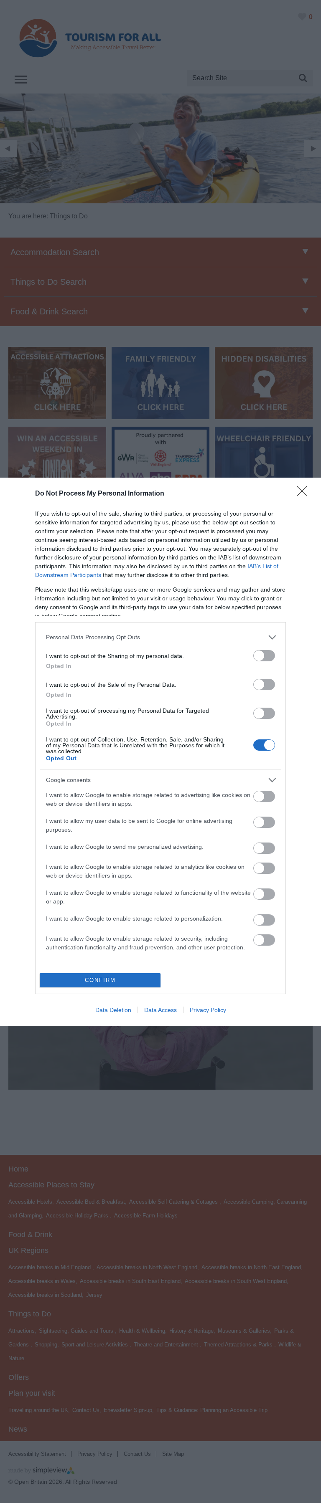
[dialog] (160, 752)
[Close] (305, 494)
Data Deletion (113, 1010)
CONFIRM (100, 980)
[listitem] (160, 637)
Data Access (160, 1010)
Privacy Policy (208, 1010)
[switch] (264, 655)
